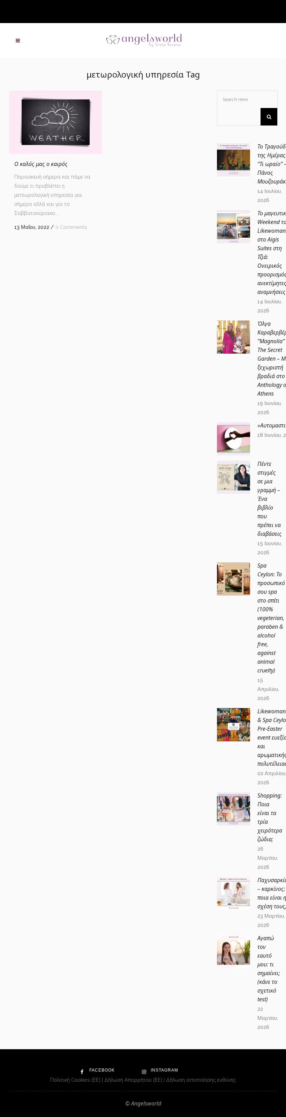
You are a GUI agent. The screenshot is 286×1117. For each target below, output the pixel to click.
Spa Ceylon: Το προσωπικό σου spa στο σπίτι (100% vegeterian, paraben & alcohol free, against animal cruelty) (271, 618)
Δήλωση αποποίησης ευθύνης (201, 1079)
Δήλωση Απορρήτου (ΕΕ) (134, 1079)
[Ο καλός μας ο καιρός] (55, 122)
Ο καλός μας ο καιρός (41, 164)
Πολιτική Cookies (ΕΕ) (76, 1079)
